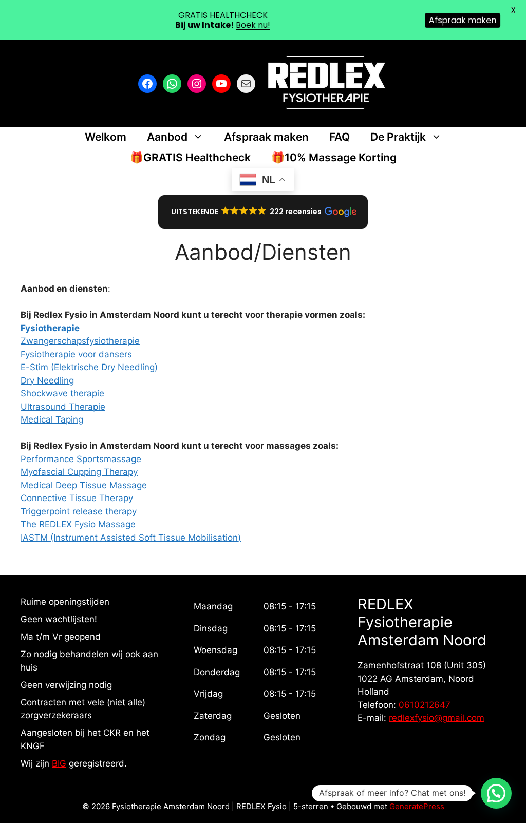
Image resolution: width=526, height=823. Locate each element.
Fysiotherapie (50, 328)
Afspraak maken (266, 136)
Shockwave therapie (62, 393)
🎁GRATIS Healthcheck (190, 157)
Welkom (105, 136)
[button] (263, 212)
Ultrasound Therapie (63, 406)
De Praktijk (398, 136)
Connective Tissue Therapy (77, 498)
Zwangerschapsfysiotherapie (80, 341)
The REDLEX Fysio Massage (78, 524)
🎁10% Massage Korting (334, 157)
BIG (59, 763)
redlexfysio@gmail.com (436, 718)
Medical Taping (52, 419)
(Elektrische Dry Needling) (104, 367)
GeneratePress (416, 806)
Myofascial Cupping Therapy (79, 472)
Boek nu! (253, 25)
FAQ (339, 136)
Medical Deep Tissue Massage (84, 485)
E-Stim (34, 367)
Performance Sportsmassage (81, 459)
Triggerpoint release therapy (79, 511)
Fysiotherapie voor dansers (76, 354)
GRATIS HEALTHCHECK (223, 15)
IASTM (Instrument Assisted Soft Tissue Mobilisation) (131, 537)
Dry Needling (47, 380)
